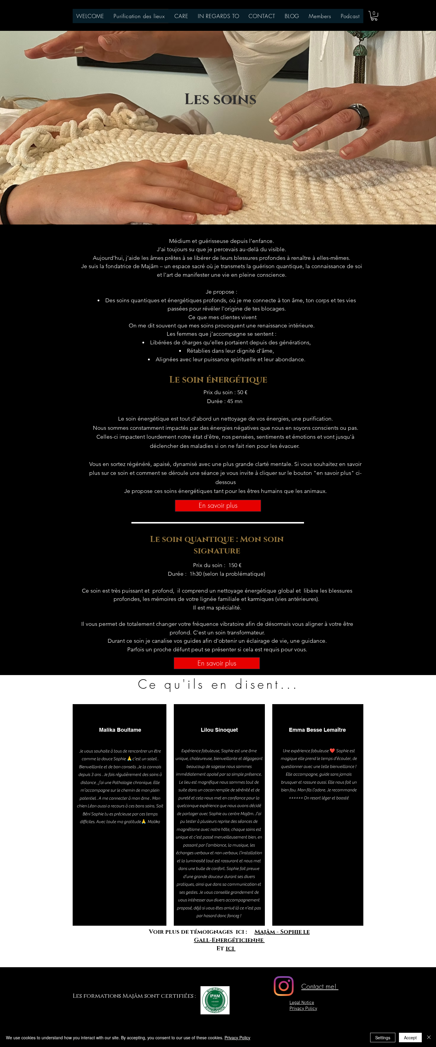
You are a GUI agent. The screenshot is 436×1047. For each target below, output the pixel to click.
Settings (382, 1037)
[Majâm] (284, 986)
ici (230, 948)
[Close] (428, 1037)
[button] (374, 16)
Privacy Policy (237, 1037)
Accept (410, 1037)
